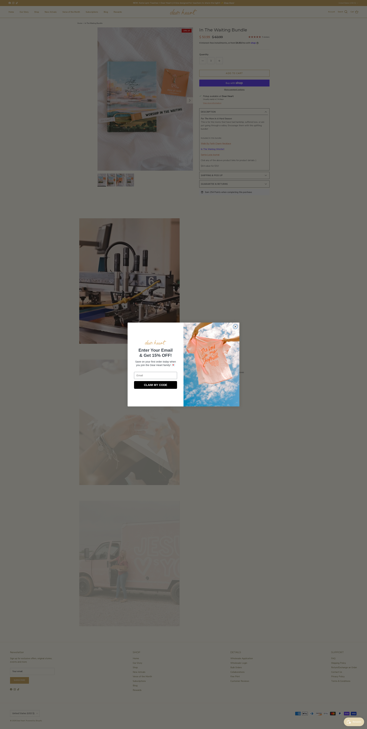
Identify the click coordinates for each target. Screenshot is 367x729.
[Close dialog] (235, 326)
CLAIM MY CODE (155, 385)
